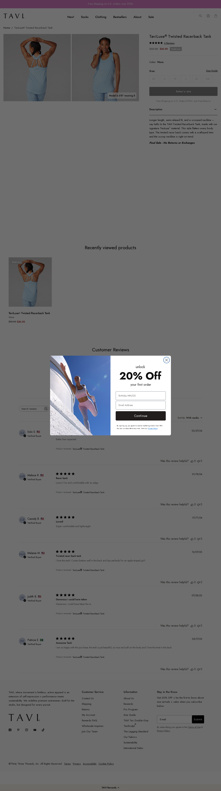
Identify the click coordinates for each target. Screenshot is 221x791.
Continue (140, 416)
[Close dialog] (167, 360)
